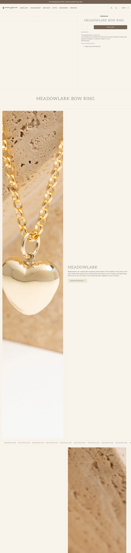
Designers (63, 8)
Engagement (35, 8)
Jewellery (24, 8)
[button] (116, 8)
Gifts (54, 8)
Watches (46, 8)
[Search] (111, 8)
